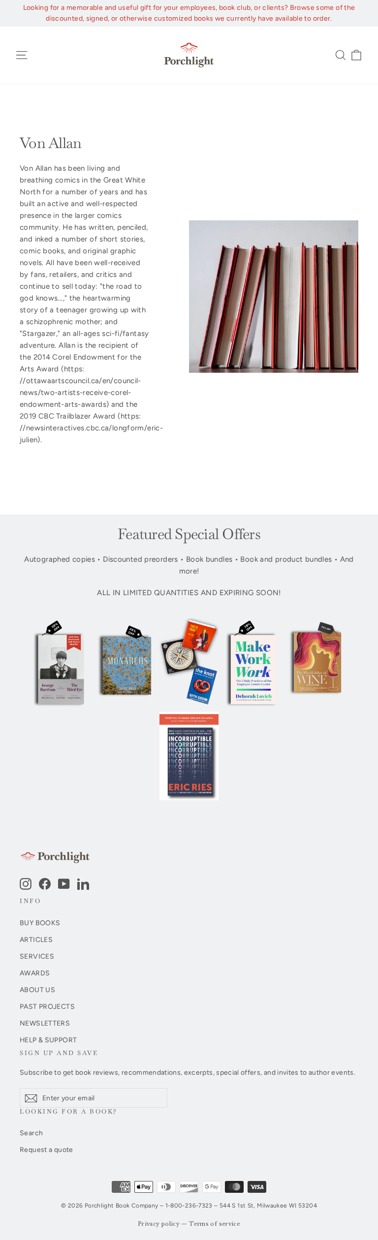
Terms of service (214, 1224)
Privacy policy (159, 1224)
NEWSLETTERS (45, 1023)
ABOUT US (37, 990)
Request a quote (46, 1149)
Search (31, 1133)
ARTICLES (36, 939)
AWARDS (35, 973)
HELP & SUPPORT (48, 1040)
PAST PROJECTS (47, 1006)
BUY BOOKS (40, 923)
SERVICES (37, 956)
